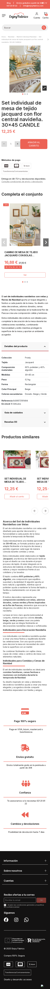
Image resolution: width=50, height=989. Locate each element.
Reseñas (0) (10, 422)
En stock (6, 404)
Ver (25, 275)
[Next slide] (45, 511)
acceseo (27, 979)
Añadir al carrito (34, 144)
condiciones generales (26, 905)
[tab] (25, 346)
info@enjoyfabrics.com (33, 6)
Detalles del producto (16, 346)
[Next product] (48, 39)
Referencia (7, 400)
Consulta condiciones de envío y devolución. (22, 181)
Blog (9, 3)
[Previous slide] (34, 511)
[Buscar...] (44, 27)
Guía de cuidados (13, 412)
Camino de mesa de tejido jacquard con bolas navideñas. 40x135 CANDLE (21, 255)
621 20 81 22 (12, 6)
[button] (22, 94)
